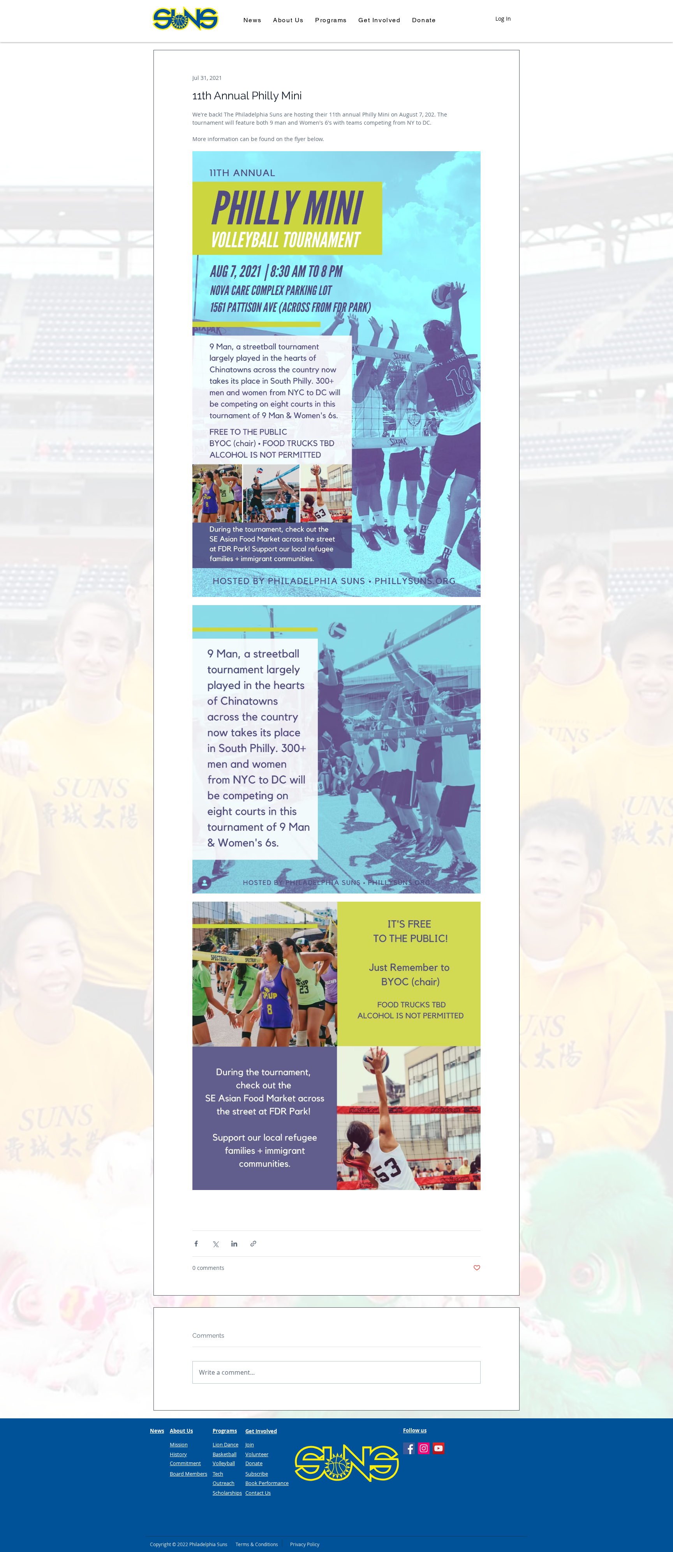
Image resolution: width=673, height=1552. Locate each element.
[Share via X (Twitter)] (215, 1243)
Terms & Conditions (257, 1544)
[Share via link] (253, 1243)
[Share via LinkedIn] (234, 1243)
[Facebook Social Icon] (409, 1448)
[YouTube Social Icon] (438, 1448)
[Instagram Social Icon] (424, 1448)
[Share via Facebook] (196, 1243)
